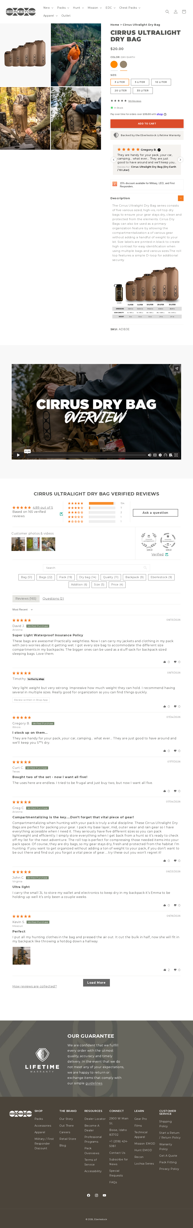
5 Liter (140, 82)
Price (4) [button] (117, 584)
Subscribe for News (118, 1162)
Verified (158, 554)
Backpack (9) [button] (134, 577)
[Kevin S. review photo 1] (21, 956)
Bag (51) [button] (26, 577)
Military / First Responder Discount (44, 1143)
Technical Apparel (140, 1135)
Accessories (42, 1125)
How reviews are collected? (34, 986)
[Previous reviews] (113, 159)
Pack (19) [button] (65, 577)
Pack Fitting (168, 1162)
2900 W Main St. (119, 1121)
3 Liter (120, 82)
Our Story (66, 1119)
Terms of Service (90, 1162)
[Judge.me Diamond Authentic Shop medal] (148, 540)
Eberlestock (100, 1219)
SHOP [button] (38, 1111)
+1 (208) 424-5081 (118, 1144)
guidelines (94, 1083)
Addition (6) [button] (79, 584)
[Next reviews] (180, 159)
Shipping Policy (165, 1124)
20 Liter (121, 90)
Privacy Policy (169, 1169)
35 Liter (143, 90)
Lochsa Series (144, 1163)
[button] (48, 8)
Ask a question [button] (155, 512)
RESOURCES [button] (93, 1111)
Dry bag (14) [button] (87, 577)
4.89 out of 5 (43, 507)
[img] (21, 620)
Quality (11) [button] (110, 577)
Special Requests (116, 1173)
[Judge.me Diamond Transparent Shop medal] (167, 540)
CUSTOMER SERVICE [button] (167, 1112)
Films (138, 1125)
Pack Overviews (91, 1151)
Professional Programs (93, 1139)
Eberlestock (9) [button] (161, 577)
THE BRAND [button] (68, 1111)
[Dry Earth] (123, 64)
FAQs (113, 1182)
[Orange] (114, 64)
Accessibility (93, 1171)
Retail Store (67, 1139)
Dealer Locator (95, 1119)
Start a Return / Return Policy (170, 1135)
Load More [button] (96, 982)
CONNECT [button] (116, 1111)
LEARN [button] (139, 1111)
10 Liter (161, 82)
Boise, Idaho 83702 (118, 1132)
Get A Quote (168, 1155)
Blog (62, 1145)
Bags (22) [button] (45, 577)
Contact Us (117, 1153)
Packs (38, 1119)
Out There (66, 1125)
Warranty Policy (165, 1147)
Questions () (53, 598)
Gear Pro (140, 1119)
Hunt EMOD (143, 1150)
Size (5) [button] (99, 584)
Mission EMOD (144, 1143)
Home (114, 24)
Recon (139, 1157)
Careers (64, 1132)
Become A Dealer (92, 1128)
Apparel (39, 1132)
